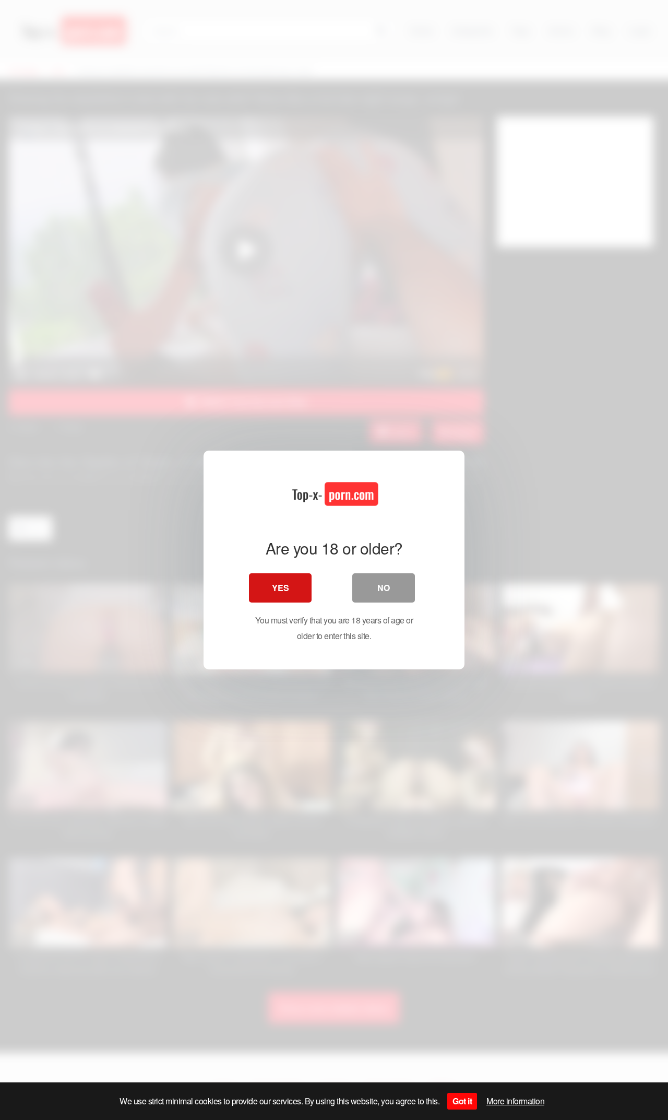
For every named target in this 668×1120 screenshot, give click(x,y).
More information (515, 1101)
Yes (280, 588)
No (383, 588)
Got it (462, 1101)
